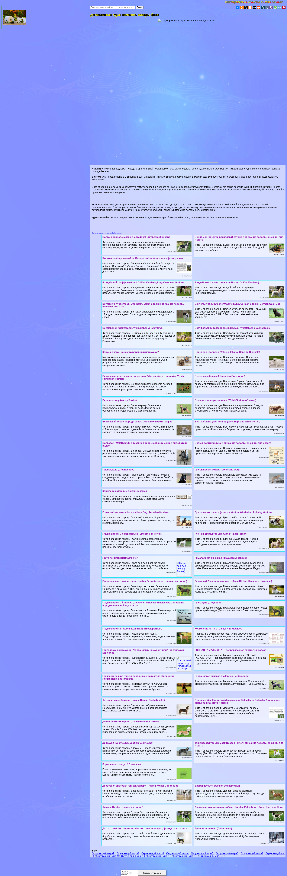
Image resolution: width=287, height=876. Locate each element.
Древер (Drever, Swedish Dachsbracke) (217, 785)
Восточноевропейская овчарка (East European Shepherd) (136, 237)
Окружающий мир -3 (152, 853)
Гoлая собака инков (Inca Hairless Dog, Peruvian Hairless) (135, 512)
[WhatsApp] (275, 7)
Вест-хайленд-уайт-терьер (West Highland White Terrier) (227, 421)
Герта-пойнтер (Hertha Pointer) (120, 558)
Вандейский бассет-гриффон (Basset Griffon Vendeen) (227, 282)
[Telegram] (279, 7)
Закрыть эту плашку (152, 873)
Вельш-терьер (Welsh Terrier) (119, 400)
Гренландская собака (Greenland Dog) (217, 469)
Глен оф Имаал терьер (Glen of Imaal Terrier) (220, 534)
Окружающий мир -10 (133, 856)
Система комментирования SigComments (107, 233)
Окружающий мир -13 (211, 856)
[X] (246, 7)
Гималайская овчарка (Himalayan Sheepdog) (221, 558)
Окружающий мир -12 (185, 856)
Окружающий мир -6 (227, 853)
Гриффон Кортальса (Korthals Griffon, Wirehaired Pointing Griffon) (233, 512)
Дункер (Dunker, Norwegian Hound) (122, 807)
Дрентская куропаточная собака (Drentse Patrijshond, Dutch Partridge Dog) (239, 807)
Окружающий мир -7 (252, 853)
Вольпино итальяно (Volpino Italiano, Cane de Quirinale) (227, 352)
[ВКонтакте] (237, 7)
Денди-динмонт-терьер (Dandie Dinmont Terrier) (130, 721)
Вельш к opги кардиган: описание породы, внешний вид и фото (233, 443)
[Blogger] (250, 7)
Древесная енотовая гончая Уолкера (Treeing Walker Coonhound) (140, 785)
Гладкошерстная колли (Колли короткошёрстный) (132, 628)
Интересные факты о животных (256, 2)
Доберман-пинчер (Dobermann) (213, 828)
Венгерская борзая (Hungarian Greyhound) (220, 376)
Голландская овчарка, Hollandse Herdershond (222, 676)
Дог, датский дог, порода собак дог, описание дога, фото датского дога (144, 828)
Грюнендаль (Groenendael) (118, 469)
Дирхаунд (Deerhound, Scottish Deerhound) (127, 743)
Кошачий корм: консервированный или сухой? (130, 352)
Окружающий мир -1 (103, 853)
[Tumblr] (267, 7)
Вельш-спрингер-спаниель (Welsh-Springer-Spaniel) (225, 400)
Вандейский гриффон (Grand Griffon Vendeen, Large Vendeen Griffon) (143, 282)
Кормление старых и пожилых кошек (124, 491)
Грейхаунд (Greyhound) (208, 602)
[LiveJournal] (263, 7)
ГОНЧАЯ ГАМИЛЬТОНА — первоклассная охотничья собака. (231, 650)
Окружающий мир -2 (128, 853)
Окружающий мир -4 (177, 853)
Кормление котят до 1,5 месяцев (121, 764)
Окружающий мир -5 (202, 853)
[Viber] (271, 7)
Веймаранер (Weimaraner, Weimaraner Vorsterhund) (132, 328)
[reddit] (258, 7)
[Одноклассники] (242, 7)
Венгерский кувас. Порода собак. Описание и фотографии (137, 421)
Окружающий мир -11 (159, 856)
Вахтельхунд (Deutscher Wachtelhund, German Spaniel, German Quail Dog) (238, 304)
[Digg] (254, 7)
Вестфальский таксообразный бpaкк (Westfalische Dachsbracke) (233, 328)
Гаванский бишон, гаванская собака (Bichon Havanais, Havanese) (233, 581)
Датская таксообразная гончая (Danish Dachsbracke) (133, 700)
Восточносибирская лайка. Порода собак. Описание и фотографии (142, 258)
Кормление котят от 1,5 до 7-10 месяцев (218, 628)
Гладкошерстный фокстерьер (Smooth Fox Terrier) (132, 534)
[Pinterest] (284, 7)
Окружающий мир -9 (107, 856)
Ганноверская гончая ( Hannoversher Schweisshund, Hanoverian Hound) (144, 581)
